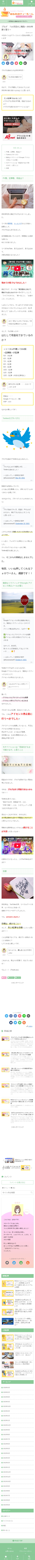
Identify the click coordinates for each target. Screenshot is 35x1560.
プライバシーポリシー (25, 1552)
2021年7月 (6, 1495)
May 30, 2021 (20, 478)
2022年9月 (6, 1430)
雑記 (4, 977)
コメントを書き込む (17, 1182)
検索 (25, 1548)
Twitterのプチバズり (12, 154)
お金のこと (6, 1516)
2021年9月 (6, 1486)
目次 (14, 148)
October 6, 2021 (21, 660)
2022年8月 (6, 1434)
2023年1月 (6, 1420)
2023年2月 (6, 1416)
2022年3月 (6, 1458)
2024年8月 (6, 1397)
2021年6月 (6, 1500)
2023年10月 (7, 1406)
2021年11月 (6, 1476)
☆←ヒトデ (18, 223)
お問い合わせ (9, 1551)
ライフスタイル (8, 1521)
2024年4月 (6, 1401)
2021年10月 (7, 1481)
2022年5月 (6, 1448)
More (26, 1212)
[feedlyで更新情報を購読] (19, 1022)
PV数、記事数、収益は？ (13, 152)
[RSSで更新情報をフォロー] (24, 1022)
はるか (17, 1203)
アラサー (11, 977)
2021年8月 (6, 1491)
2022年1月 (6, 1467)
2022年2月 (6, 1462)
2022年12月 (7, 1425)
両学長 (10, 223)
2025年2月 (6, 1392)
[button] (31, 1192)
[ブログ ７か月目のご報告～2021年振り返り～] (12, 63)
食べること (6, 1530)
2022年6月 (6, 1444)
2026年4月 (6, 1387)
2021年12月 (7, 1472)
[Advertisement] (17, 996)
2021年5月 (6, 1505)
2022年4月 (6, 1453)
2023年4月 (6, 1411)
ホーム (9, 1548)
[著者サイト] (11, 1022)
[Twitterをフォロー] (15, 1022)
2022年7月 (6, 1439)
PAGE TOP (18, 1541)
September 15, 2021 (23, 523)
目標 (7, 168)
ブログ (18, 977)
